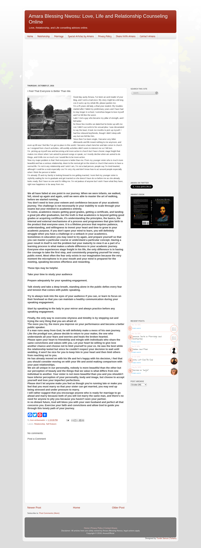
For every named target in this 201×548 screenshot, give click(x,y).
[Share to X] (77, 420)
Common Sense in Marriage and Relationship (146, 337)
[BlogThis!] (75, 420)
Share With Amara (125, 36)
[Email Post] (68, 420)
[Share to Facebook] (80, 420)
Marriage (58, 36)
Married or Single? (140, 370)
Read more (136, 328)
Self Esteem (51, 424)
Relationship (43, 36)
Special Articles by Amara (81, 36)
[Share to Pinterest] (83, 420)
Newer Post (34, 507)
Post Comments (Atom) (49, 513)
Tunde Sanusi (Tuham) (166, 538)
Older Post (118, 507)
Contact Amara (147, 36)
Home (30, 36)
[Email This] (72, 420)
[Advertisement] (100, 62)
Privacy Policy (104, 36)
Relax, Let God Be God (142, 360)
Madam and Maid (140, 349)
